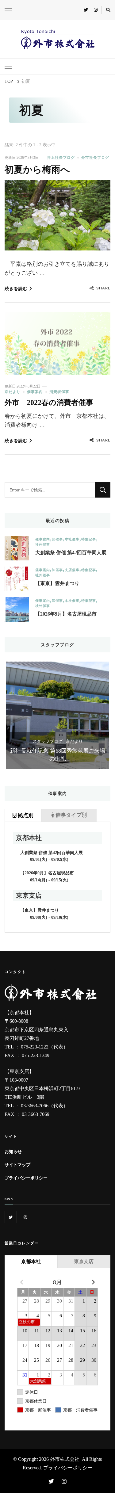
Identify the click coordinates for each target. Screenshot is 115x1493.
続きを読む (16, 288)
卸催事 (57, 539)
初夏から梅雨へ (37, 169)
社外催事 (42, 544)
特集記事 (88, 539)
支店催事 (72, 570)
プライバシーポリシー (26, 1177)
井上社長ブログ (61, 157)
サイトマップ (17, 1164)
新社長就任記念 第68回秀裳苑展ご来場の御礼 (57, 755)
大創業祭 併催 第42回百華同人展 (70, 552)
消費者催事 (59, 392)
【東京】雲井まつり (57, 583)
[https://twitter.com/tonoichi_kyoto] (11, 1217)
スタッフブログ (48, 741)
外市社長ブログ (95, 157)
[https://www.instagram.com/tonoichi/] (25, 1217)
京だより (13, 392)
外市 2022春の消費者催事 (49, 403)
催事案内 (35, 392)
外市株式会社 (64, 1459)
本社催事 (72, 539)
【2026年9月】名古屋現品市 (66, 614)
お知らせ (13, 1151)
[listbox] (57, 715)
